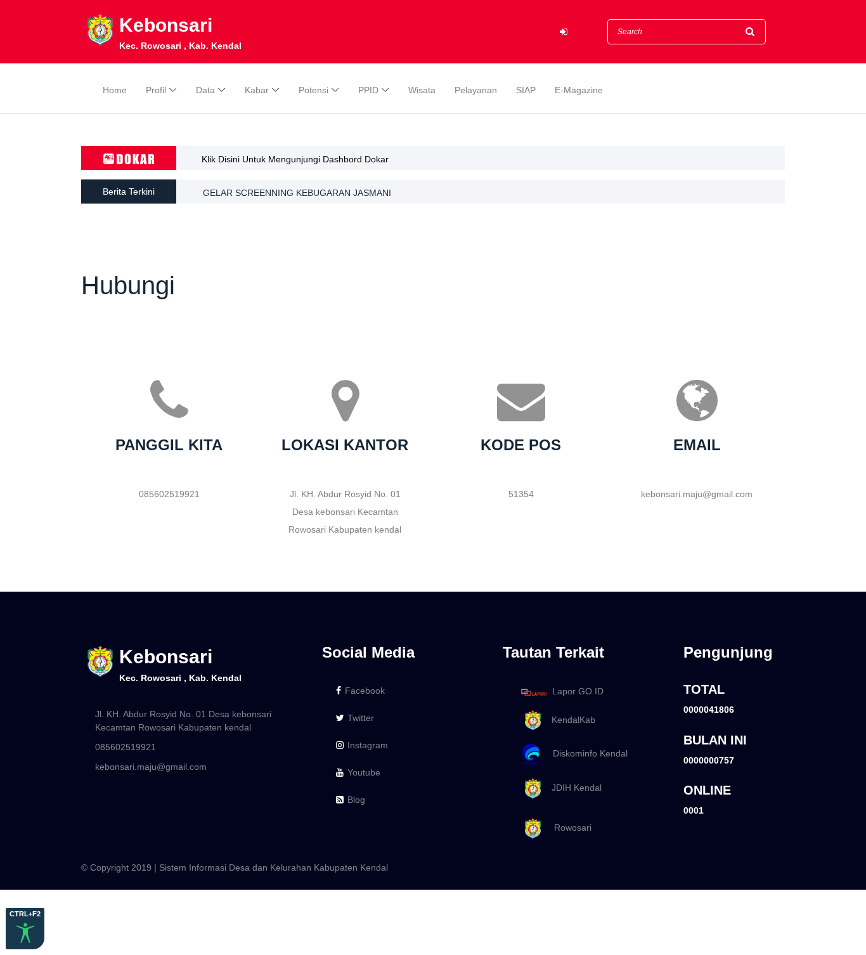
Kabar (257, 90)
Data (205, 90)
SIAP (526, 90)
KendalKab (569, 720)
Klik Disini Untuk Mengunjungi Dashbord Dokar (295, 159)
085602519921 (125, 747)
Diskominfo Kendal (586, 754)
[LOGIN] (564, 32)
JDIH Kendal (573, 788)
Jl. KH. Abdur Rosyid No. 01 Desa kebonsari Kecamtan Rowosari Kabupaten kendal (183, 720)
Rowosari (567, 827)
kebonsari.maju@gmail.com (151, 767)
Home (115, 90)
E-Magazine (579, 90)
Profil (156, 90)
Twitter (360, 718)
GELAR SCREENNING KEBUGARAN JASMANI (297, 191)
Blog (356, 800)
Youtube (363, 772)
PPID (368, 90)
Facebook (365, 690)
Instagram (367, 745)
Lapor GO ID (578, 692)
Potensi (313, 90)
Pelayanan (476, 90)
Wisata (422, 90)
